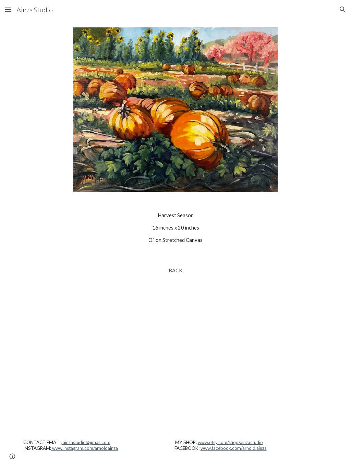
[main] (176, 228)
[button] (8, 9)
